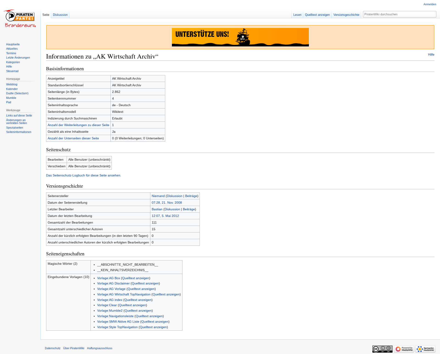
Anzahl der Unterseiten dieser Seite (73, 138)
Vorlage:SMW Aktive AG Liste (118, 321)
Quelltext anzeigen (135, 278)
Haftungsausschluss (99, 348)
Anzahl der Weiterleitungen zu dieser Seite (78, 125)
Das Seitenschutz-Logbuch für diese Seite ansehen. (83, 175)
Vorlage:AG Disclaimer (113, 283)
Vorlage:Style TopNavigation (117, 327)
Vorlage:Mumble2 (110, 310)
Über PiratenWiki (73, 348)
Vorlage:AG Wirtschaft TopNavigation (124, 294)
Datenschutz (52, 348)
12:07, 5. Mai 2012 (165, 216)
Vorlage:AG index (109, 300)
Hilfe (431, 54)
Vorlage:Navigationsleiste (115, 316)
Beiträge (191, 196)
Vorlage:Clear (107, 305)
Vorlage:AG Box (108, 278)
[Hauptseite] (20, 18)
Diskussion (174, 196)
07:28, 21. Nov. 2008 (167, 202)
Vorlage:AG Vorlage (111, 289)
